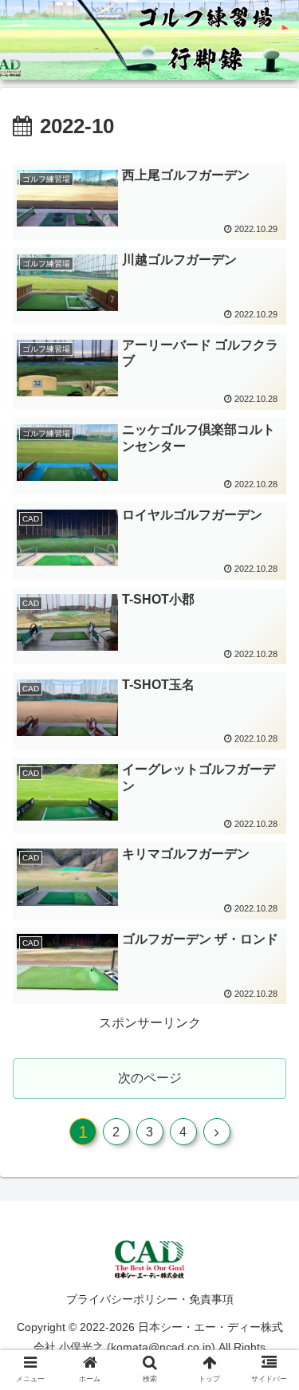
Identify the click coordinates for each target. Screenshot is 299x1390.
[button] (267, 1298)
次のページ (150, 1078)
